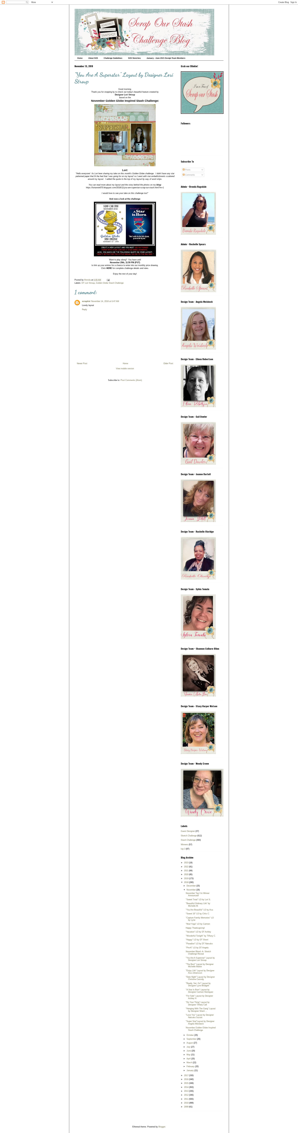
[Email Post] (108, 280)
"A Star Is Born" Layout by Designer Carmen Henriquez (199, 990)
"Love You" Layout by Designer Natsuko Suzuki (200, 1016)
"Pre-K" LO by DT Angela (197, 947)
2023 (186, 862)
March (190, 1062)
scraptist (86, 301)
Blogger (161, 1127)
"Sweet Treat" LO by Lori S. (198, 899)
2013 (186, 1091)
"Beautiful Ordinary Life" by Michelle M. (198, 904)
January (190, 1070)
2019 (186, 878)
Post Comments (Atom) (131, 380)
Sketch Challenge (189, 835)
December (191, 886)
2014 (186, 1087)
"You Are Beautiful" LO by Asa (199, 910)
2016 (186, 1079)
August (190, 1043)
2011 (186, 1099)
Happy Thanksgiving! (195, 928)
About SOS (93, 58)
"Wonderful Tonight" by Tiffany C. (201, 936)
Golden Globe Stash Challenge (110, 283)
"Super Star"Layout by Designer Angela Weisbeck (200, 1022)
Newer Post (82, 363)
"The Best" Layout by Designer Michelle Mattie (200, 965)
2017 (186, 1075)
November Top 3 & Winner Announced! (197, 894)
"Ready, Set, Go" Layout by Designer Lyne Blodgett (198, 984)
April (189, 1058)
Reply (84, 309)
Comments (190, 175)
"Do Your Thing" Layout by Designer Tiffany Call (198, 1003)
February (191, 1066)
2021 (186, 870)
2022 (186, 866)
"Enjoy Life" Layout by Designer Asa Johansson (200, 971)
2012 (186, 1095)
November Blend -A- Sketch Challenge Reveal (198, 952)
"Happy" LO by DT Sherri (197, 940)
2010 (186, 1103)
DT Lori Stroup (88, 283)
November (191, 890)
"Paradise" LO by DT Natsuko (199, 943)
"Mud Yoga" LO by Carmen (198, 924)
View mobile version (125, 368)
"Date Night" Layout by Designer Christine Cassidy (200, 978)
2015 (186, 1083)
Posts (187, 170)
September (192, 1039)
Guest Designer (188, 831)
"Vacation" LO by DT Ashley (198, 932)
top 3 (183, 849)
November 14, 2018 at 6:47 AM (105, 301)
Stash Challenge (188, 840)
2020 (186, 874)
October (190, 1035)
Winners (184, 844)
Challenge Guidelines (113, 58)
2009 (186, 1107)
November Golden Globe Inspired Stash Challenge (201, 1028)
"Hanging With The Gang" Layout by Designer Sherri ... (200, 1009)
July (189, 1047)
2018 (186, 882)
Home (80, 58)
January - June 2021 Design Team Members (166, 58)
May (189, 1054)
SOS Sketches (134, 58)
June (189, 1051)
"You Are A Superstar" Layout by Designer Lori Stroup (200, 959)
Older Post (168, 363)
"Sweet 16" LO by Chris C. (198, 913)
